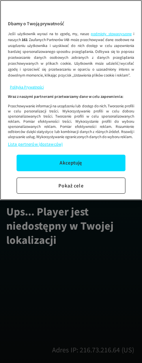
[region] (71, 100)
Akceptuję (71, 162)
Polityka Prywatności (27, 87)
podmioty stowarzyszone (111, 33)
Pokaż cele (70, 185)
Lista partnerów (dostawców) (35, 144)
